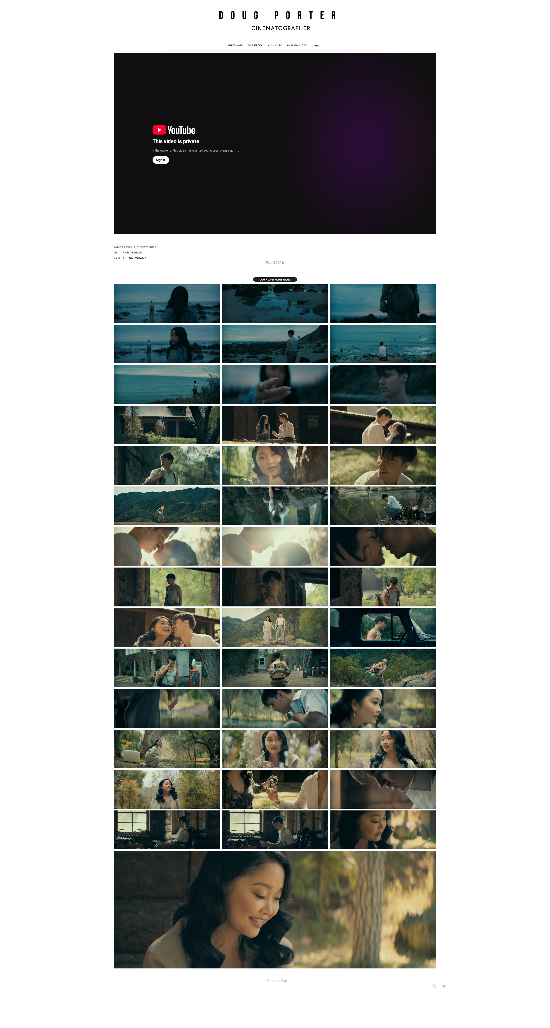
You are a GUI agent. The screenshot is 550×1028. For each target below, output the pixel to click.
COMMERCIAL (255, 45)
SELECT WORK (235, 45)
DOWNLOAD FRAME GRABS (275, 279)
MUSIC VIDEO (274, 45)
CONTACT (317, 45)
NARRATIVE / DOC (297, 45)
